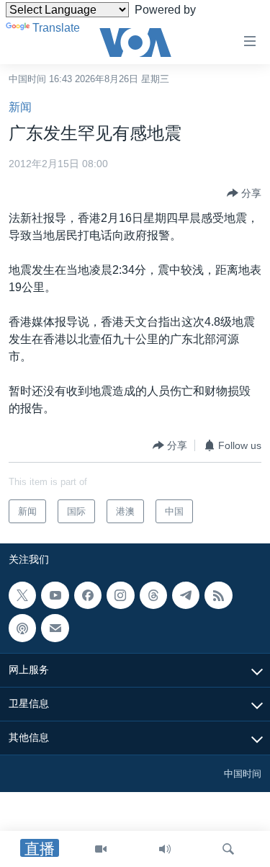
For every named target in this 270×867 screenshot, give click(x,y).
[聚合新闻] (218, 595)
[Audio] (164, 849)
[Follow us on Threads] (153, 595)
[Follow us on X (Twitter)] (22, 595)
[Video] (100, 849)
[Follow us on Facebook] (88, 595)
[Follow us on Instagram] (120, 595)
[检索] (228, 849)
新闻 (20, 107)
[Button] (244, 193)
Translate (56, 28)
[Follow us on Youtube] (54, 595)
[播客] (22, 628)
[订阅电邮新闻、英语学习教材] (54, 628)
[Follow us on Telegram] (185, 595)
